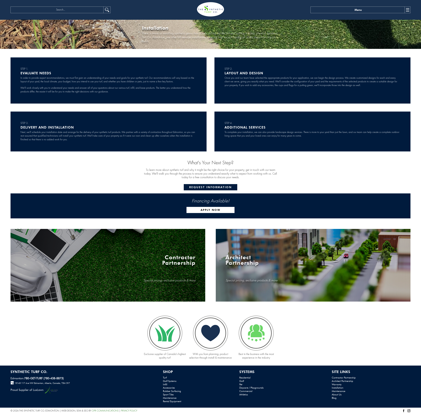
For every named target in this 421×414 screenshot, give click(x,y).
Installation (337, 387)
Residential (245, 377)
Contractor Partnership (344, 377)
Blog (334, 397)
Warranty (337, 384)
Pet (240, 384)
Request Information (210, 187)
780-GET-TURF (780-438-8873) (44, 378)
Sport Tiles (168, 394)
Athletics (243, 394)
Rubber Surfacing (172, 391)
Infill (165, 384)
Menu (358, 10)
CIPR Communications (105, 411)
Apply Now (210, 209)
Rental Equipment (172, 401)
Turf (165, 377)
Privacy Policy (129, 411)
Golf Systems (169, 381)
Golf (241, 381)
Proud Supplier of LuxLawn (27, 390)
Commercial (245, 391)
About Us (337, 394)
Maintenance (169, 397)
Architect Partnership (342, 381)
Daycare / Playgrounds (251, 387)
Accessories (169, 387)
